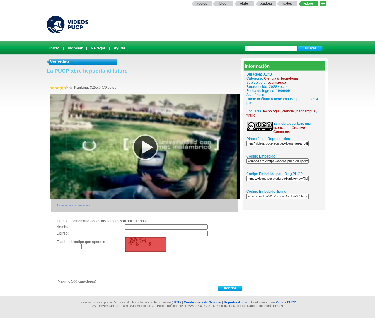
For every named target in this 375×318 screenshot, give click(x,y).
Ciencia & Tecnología (281, 78)
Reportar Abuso (236, 302)
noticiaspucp (276, 83)
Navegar (98, 48)
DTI (176, 302)
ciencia (288, 111)
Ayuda (119, 48)
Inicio (54, 48)
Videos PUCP (286, 302)
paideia (266, 3)
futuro (250, 115)
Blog (222, 3)
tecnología (271, 111)
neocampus (305, 111)
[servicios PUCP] (323, 3)
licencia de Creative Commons (289, 130)
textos (287, 3)
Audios (201, 3)
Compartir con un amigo (74, 205)
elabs (244, 3)
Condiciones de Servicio (202, 302)
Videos (308, 3)
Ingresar (75, 48)
